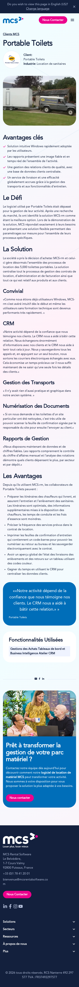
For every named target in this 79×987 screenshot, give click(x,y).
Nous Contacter (53, 20)
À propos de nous (15, 944)
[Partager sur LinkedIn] (43, 679)
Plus (5, 951)
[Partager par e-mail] (35, 679)
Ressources (10, 936)
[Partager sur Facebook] (39, 679)
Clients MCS (11, 34)
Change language (37, 8)
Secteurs (9, 929)
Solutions (9, 921)
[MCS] (13, 19)
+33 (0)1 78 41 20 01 (16, 873)
